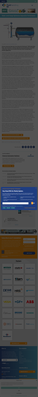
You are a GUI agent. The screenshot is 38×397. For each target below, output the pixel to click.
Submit (32, 203)
